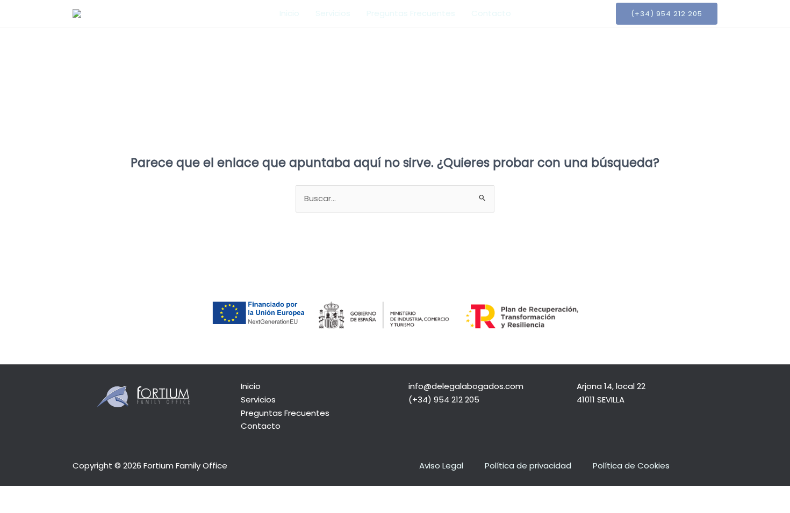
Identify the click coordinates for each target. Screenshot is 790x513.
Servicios (332, 13)
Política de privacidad (528, 465)
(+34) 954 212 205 (443, 399)
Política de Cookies (631, 465)
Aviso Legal (441, 465)
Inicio (289, 13)
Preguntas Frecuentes (411, 13)
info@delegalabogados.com (465, 386)
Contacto (491, 13)
